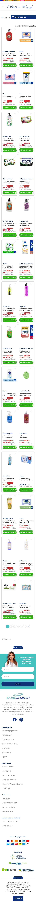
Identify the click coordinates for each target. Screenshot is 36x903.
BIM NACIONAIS (8, 221)
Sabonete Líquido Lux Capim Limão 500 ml (9, 139)
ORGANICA (6, 306)
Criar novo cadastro (8, 807)
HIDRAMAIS (23, 433)
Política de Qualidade (9, 780)
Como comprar (7, 735)
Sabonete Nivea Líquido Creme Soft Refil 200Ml (26, 97)
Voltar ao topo (18, 647)
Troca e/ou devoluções (9, 744)
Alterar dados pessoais (9, 803)
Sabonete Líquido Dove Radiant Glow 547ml (26, 564)
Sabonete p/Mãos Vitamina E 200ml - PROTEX (26, 266)
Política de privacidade (9, 821)
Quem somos (6, 771)
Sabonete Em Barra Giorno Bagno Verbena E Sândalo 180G (26, 139)
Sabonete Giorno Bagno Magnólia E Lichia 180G (9, 182)
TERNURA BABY (7, 348)
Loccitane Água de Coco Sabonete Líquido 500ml (9, 224)
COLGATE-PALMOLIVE (26, 179)
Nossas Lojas (6, 788)
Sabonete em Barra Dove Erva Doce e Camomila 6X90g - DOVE (9, 606)
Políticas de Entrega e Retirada (12, 784)
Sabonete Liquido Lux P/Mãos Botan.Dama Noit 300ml (26, 224)
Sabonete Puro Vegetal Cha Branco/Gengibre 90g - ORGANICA (26, 606)
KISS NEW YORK (7, 433)
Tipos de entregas (8, 739)
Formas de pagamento (10, 731)
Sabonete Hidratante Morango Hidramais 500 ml (26, 436)
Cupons (4, 757)
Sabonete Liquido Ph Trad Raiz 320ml (9, 54)
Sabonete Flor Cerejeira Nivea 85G (9, 97)
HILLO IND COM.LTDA (26, 561)
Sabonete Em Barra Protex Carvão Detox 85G (26, 182)
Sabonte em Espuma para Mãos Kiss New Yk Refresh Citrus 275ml (9, 351)
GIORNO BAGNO (24, 136)
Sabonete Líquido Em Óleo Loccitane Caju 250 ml (9, 521)
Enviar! (18, 684)
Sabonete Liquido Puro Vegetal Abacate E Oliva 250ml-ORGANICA (9, 309)
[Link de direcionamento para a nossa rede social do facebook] (15, 720)
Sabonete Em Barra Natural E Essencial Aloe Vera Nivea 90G (8, 266)
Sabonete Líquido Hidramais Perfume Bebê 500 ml (9, 564)
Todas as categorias (11, 17)
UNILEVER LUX (7, 136)
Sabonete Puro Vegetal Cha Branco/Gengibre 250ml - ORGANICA (9, 479)
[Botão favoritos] (15, 29)
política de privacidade (21, 892)
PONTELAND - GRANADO (10, 51)
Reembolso (6, 748)
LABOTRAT (22, 306)
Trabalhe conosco (8, 767)
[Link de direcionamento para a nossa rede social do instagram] (21, 720)
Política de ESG (7, 826)
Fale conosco (6, 752)
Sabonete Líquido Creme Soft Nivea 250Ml (9, 394)
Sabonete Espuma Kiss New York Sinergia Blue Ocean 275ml (9, 436)
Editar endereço (7, 811)
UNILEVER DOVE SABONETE (10, 603)
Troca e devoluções (8, 775)
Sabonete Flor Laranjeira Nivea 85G (25, 54)
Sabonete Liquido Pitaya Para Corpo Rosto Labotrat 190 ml (26, 309)
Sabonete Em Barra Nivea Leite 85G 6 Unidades (25, 479)
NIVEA (22, 51)
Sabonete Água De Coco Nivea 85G (26, 521)
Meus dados (6, 798)
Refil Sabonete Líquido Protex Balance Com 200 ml (26, 351)
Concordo (18, 898)
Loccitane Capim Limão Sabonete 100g (26, 394)
